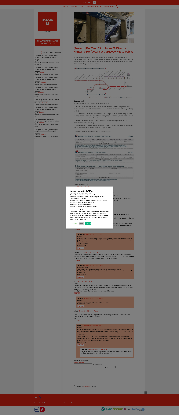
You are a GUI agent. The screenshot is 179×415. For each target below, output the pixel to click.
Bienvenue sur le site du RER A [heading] (81, 191)
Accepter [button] (88, 223)
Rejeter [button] (81, 223)
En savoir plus (84, 219)
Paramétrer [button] (74, 223)
